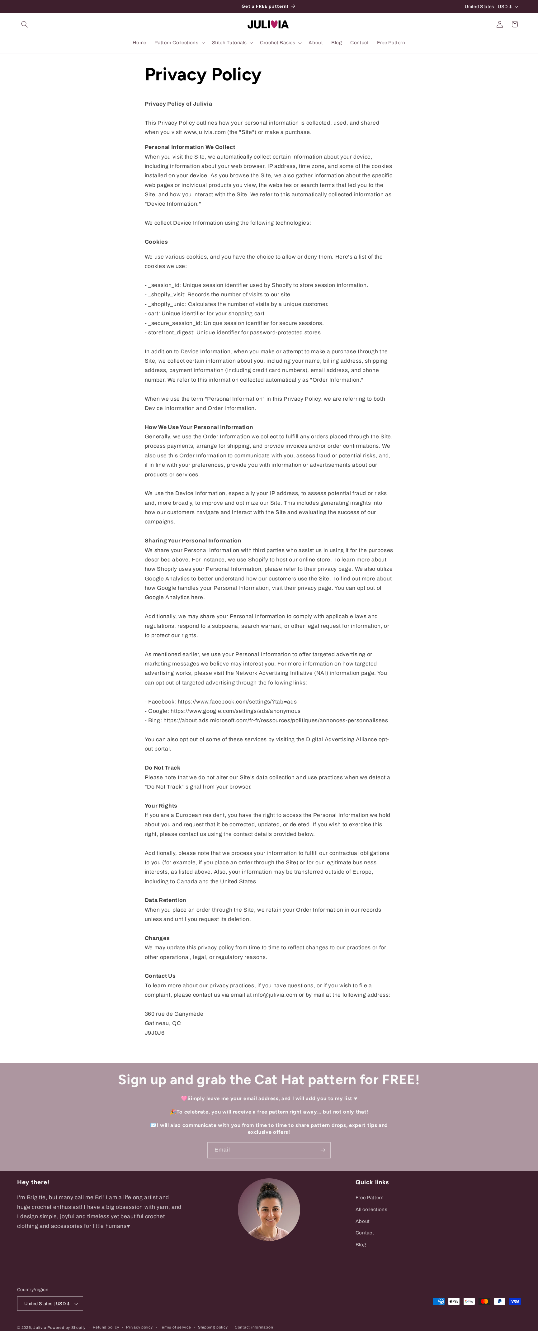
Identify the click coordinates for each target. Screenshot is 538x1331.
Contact (365, 1232)
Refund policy (106, 1327)
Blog (361, 1244)
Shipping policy (213, 1327)
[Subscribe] (322, 1150)
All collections (372, 1209)
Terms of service (175, 1327)
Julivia (39, 1327)
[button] (24, 24)
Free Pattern (370, 1197)
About (363, 1221)
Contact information (254, 1327)
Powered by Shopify (66, 1327)
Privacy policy (139, 1327)
